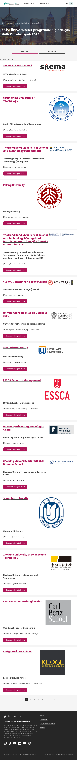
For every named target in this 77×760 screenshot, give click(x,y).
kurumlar (24, 51)
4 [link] (38, 700)
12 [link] (50, 700)
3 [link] (34, 700)
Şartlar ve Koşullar (50, 754)
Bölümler (29, 3)
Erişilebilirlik (69, 754)
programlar (52, 51)
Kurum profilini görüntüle (15, 86)
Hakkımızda (44, 720)
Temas (42, 728)
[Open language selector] (67, 3)
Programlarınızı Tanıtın (47, 724)
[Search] (62, 3)
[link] (36, 23)
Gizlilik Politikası (60, 754)
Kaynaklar (43, 3)
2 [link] (30, 700)
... (46, 700)
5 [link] (42, 700)
